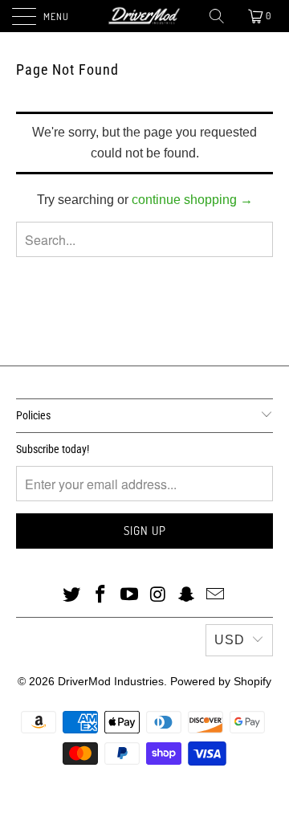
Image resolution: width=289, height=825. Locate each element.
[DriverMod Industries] (144, 16)
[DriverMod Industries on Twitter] (72, 595)
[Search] (218, 16)
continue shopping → (192, 199)
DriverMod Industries (111, 681)
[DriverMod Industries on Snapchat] (187, 595)
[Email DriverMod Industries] (215, 595)
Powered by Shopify (220, 681)
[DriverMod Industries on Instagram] (158, 595)
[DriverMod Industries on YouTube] (129, 595)
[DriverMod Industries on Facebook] (101, 595)
